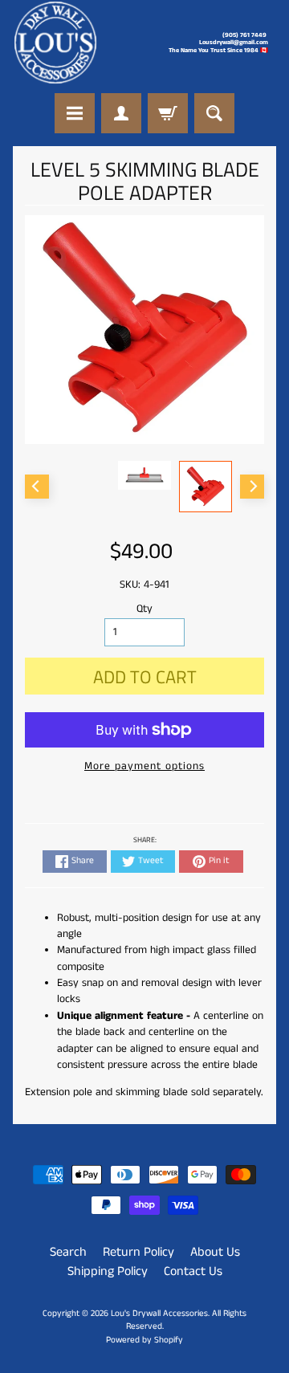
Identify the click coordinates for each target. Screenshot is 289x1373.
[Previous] (37, 487)
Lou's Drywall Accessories (159, 1313)
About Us (215, 1252)
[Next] (252, 487)
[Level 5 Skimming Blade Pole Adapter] (205, 486)
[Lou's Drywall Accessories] (55, 42)
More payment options (144, 766)
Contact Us (193, 1271)
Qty (144, 609)
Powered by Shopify (144, 1340)
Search (68, 1252)
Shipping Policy (107, 1271)
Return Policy (138, 1252)
